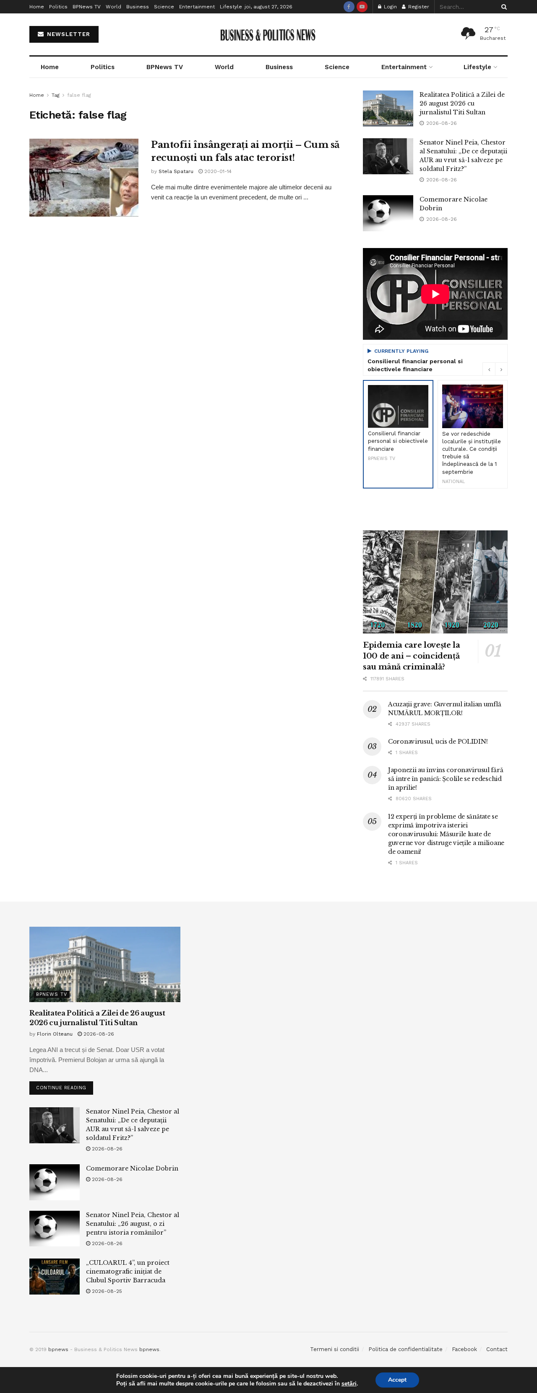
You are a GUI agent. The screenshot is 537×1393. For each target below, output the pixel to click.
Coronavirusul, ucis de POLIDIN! (437, 741)
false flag (79, 95)
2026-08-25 (106, 1291)
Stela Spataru (176, 171)
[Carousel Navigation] (495, 369)
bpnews (58, 1349)
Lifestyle (231, 7)
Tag (56, 95)
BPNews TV (87, 7)
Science (164, 7)
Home (36, 7)
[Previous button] (488, 369)
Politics (58, 7)
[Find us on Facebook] (349, 6)
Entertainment (197, 7)
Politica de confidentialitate (405, 1349)
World (113, 7)
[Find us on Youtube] (362, 6)
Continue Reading (64, 1086)
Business (137, 7)
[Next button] (501, 369)
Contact (497, 1349)
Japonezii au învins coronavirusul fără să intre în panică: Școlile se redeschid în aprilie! (445, 778)
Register (418, 7)
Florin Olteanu (55, 1034)
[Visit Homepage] (269, 35)
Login (389, 7)
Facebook (464, 1349)
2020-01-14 (217, 171)
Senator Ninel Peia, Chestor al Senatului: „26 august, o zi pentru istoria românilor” (132, 1223)
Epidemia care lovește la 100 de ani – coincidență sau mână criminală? (411, 656)
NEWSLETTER (67, 34)
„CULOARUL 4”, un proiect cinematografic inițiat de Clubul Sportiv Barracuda (127, 1271)
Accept (397, 1380)
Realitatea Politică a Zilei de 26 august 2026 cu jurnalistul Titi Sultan (462, 103)
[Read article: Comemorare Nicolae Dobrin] (388, 213)
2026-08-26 (98, 1034)
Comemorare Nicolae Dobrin (132, 1168)
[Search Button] (502, 6)
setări (349, 1384)
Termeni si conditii (334, 1349)
